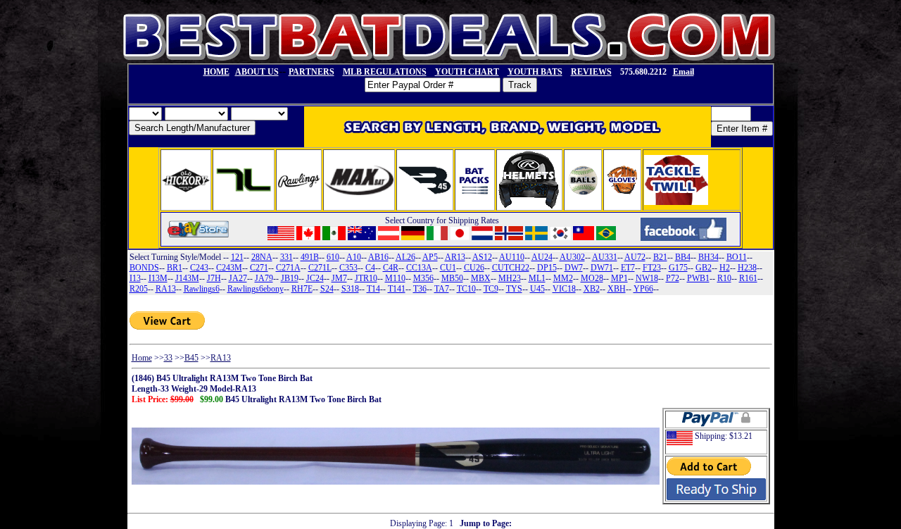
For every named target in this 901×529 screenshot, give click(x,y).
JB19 (289, 278)
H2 (724, 268)
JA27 (238, 278)
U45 (537, 289)
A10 (353, 257)
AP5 (430, 257)
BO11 (736, 257)
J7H (214, 278)
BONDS (144, 268)
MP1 (619, 278)
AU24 (542, 257)
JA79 (264, 278)
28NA (261, 257)
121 (237, 257)
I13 (135, 278)
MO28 (592, 278)
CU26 (474, 268)
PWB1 (698, 278)
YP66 (643, 289)
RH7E (302, 289)
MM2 (563, 278)
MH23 (509, 278)
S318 (350, 289)
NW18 (647, 278)
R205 (139, 289)
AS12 (482, 257)
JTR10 (366, 278)
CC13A (419, 268)
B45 (191, 358)
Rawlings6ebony (255, 289)
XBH (616, 289)
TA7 (441, 289)
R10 (724, 278)
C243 (199, 268)
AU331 (604, 257)
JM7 (339, 278)
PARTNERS (311, 72)
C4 (370, 268)
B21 (660, 257)
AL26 (405, 257)
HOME (216, 72)
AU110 (511, 257)
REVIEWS (591, 72)
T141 (396, 289)
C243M (229, 268)
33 (168, 358)
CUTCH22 (510, 268)
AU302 (572, 257)
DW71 (602, 268)
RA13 (166, 289)
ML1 (537, 278)
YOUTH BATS (535, 72)
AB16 (378, 257)
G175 (678, 268)
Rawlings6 (202, 289)
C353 (348, 268)
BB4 (683, 257)
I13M (158, 278)
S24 (327, 289)
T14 (373, 289)
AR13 (455, 257)
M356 (423, 278)
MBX (481, 278)
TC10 (466, 289)
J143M (187, 278)
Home (142, 358)
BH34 (708, 257)
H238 (747, 268)
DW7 (574, 268)
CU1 (448, 268)
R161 (748, 278)
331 (286, 257)
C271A (288, 268)
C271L (320, 268)
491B (310, 257)
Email (683, 72)
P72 (672, 278)
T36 (420, 289)
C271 (259, 268)
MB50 (452, 278)
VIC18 (564, 289)
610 (333, 257)
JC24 (315, 278)
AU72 (634, 257)
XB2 (592, 289)
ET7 (628, 268)
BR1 (174, 268)
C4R (390, 268)
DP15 (547, 268)
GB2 (703, 268)
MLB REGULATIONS (385, 72)
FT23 (652, 268)
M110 (395, 278)
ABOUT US (257, 72)
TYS (514, 289)
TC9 (491, 289)
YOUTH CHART (467, 72)
